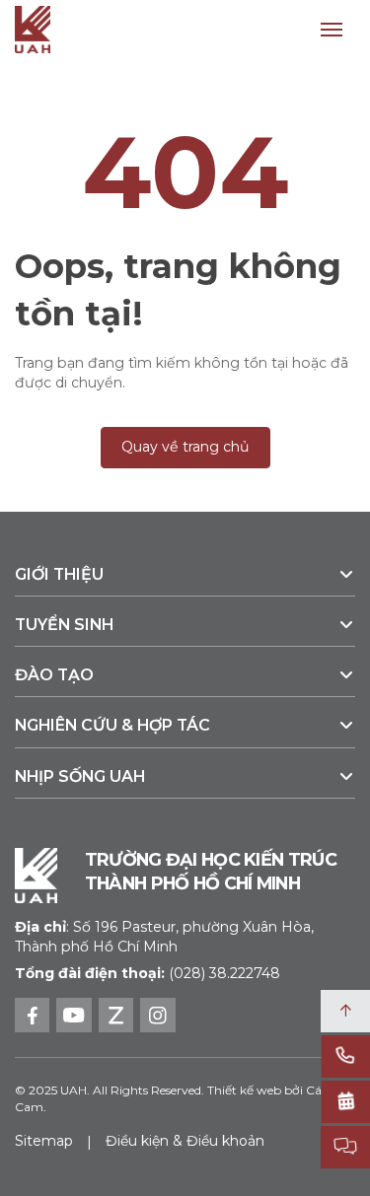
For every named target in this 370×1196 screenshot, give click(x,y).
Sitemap (44, 1141)
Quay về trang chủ (185, 447)
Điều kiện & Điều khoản (185, 1141)
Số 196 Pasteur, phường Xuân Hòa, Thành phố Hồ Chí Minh (164, 936)
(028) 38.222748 (224, 973)
